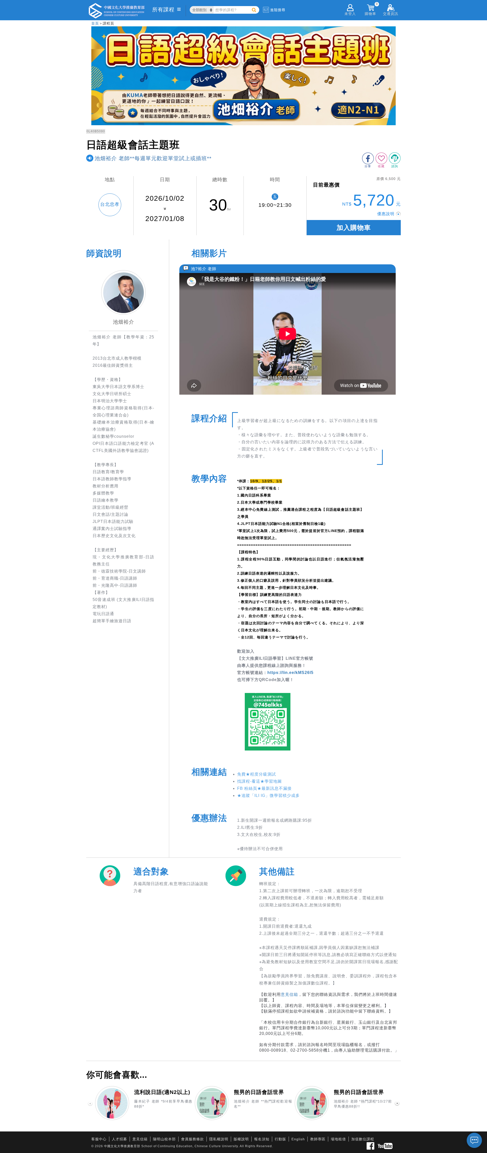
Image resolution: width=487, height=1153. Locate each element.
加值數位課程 (362, 1139)
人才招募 (119, 1139)
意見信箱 (289, 994)
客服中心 (99, 1139)
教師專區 (317, 1139)
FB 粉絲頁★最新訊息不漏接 (264, 788)
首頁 (95, 23)
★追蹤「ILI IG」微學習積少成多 (268, 795)
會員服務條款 (192, 1139)
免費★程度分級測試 (256, 774)
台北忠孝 (109, 204)
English (298, 1139)
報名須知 (261, 1139)
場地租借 (338, 1139)
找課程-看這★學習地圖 (259, 781)
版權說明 (241, 1139)
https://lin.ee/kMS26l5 (290, 672)
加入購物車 (354, 227)
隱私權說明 (218, 1139)
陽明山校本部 (164, 1139)
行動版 (280, 1139)
